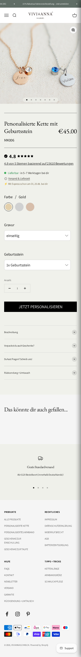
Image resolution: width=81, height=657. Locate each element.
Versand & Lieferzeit (19, 178)
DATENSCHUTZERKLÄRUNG (58, 525)
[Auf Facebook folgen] (7, 614)
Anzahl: (7, 280)
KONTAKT (9, 575)
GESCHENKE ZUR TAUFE (16, 549)
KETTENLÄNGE (52, 568)
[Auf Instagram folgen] (17, 614)
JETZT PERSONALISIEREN (41, 306)
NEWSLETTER (10, 581)
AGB (47, 538)
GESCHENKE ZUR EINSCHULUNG (12, 540)
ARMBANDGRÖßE (53, 575)
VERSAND (9, 587)
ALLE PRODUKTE (12, 519)
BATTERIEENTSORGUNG (56, 545)
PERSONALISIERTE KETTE (16, 525)
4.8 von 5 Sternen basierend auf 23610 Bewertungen (39, 163)
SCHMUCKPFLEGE (54, 581)
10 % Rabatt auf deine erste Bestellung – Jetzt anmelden (44, 3)
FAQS (6, 568)
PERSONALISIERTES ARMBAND (19, 532)
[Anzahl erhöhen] (25, 288)
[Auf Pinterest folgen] (28, 614)
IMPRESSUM (51, 519)
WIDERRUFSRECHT (54, 532)
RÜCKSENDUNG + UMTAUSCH (19, 601)
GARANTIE (9, 594)
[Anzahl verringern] (9, 288)
